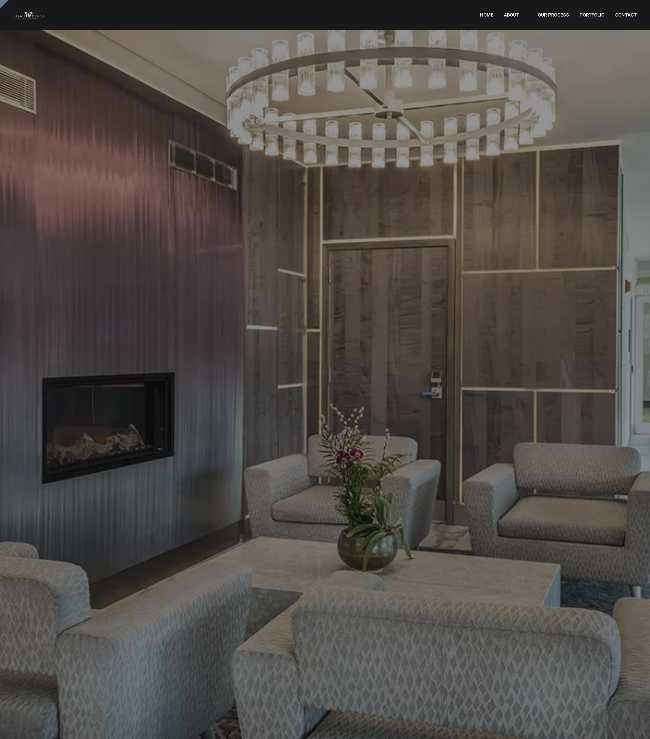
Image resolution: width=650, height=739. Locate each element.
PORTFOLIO (592, 15)
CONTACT (626, 15)
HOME (486, 15)
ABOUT (512, 15)
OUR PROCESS (553, 15)
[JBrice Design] (28, 15)
